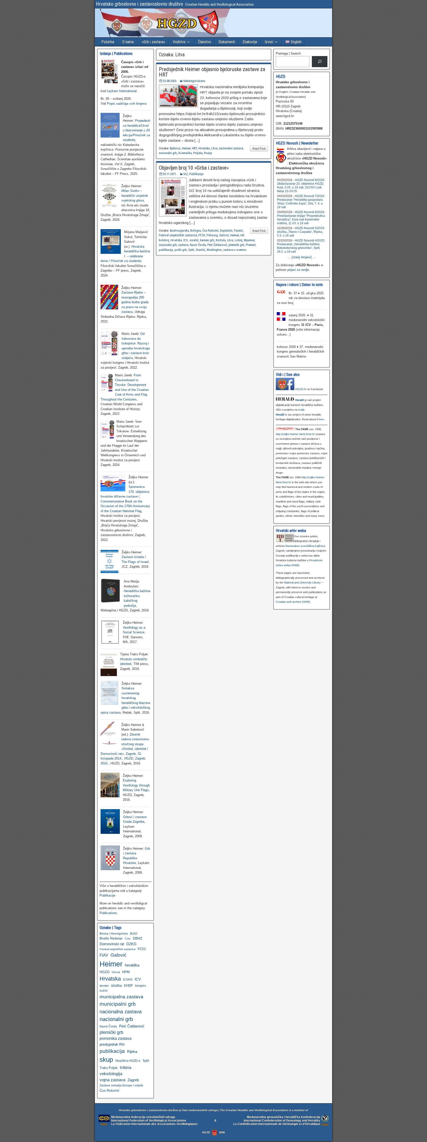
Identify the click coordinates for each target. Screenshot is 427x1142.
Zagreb (133, 1080)
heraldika (132, 965)
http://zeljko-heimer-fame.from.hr (295, 434)
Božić (133, 933)
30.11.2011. (170, 174)
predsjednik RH (112, 1044)
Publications (108, 913)
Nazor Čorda (198, 245)
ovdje (301, 409)
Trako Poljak (109, 1068)
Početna (107, 42)
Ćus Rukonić (210, 230)
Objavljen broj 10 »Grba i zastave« (194, 168)
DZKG (131, 944)
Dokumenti (226, 42)
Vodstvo (179, 42)
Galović (224, 235)
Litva (214, 148)
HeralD (299, 400)
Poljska (198, 153)
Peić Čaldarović (217, 245)
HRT (194, 148)
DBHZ (137, 938)
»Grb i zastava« (153, 42)
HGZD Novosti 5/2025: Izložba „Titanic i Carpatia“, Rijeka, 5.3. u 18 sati (301, 231)
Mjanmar (249, 240)
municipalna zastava (121, 996)
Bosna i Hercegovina (114, 933)
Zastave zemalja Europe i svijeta (121, 1085)
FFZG (201, 235)
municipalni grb (118, 1004)
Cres (128, 938)
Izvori (269, 42)
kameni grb (207, 240)
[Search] (319, 61)
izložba (116, 985)
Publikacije (196, 174)
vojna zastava (112, 1080)
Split (191, 250)
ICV (185, 240)
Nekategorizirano (194, 81)
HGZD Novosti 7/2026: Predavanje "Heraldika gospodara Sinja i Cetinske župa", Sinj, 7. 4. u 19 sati (301, 201)
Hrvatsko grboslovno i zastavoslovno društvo (139, 4)
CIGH (325, 1124)
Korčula (221, 240)
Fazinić (238, 230)
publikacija (166, 250)
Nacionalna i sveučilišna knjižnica (305, 545)
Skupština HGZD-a (127, 1060)
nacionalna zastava (231, 148)
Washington (214, 250)
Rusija (208, 153)
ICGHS (127, 979)
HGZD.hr (300, 389)
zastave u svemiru (234, 250)
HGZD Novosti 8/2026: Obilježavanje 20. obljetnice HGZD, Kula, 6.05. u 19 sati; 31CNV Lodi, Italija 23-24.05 (301, 185)
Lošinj (238, 240)
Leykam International (122, 91)
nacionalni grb (168, 153)
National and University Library (302, 582)
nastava (183, 245)
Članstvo (204, 42)
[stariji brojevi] (302, 257)
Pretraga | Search (288, 53)
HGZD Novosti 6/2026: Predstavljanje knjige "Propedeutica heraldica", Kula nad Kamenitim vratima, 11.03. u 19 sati (301, 217)
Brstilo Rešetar (111, 938)
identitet (104, 985)
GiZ (185, 174)
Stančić (200, 250)
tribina (125, 1067)
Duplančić (226, 230)
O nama (128, 42)
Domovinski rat (112, 944)
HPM (126, 972)
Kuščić (104, 990)
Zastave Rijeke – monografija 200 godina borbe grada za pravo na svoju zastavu (135, 302)
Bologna (195, 230)
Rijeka (132, 1051)
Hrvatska (204, 148)
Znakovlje (249, 42)
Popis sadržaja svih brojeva (127, 103)
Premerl (251, 245)
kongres (140, 985)
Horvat (116, 972)
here (321, 419)
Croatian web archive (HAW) (293, 601)
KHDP (128, 985)
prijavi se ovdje (298, 270)
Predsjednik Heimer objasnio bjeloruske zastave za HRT (212, 72)
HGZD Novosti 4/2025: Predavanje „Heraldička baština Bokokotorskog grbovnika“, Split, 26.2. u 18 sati (301, 246)
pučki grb (180, 250)
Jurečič (194, 240)
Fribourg (212, 235)
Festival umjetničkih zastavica (178, 235)
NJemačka (185, 153)
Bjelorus (175, 148)
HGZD (104, 972)
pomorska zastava (115, 1038)
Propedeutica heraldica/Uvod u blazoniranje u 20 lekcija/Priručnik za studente (136, 130)
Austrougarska (179, 230)
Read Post (259, 148)
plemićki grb (236, 245)
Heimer (186, 148)
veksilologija (111, 1073)
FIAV (104, 955)
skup (106, 1059)
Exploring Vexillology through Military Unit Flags (136, 785)
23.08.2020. (170, 81)
